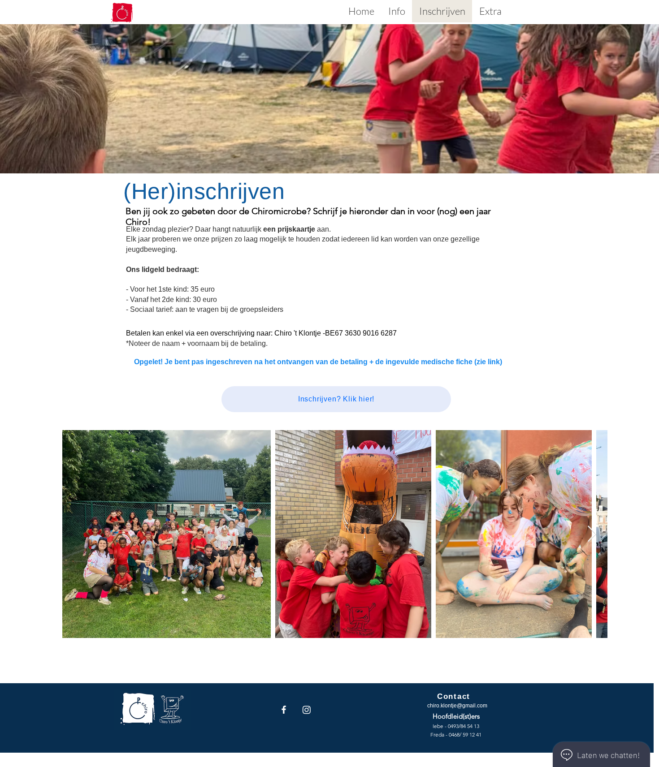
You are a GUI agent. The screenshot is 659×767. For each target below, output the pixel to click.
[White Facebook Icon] (283, 709)
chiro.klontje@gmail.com (457, 705)
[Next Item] (592, 534)
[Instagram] (306, 709)
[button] (396, 11)
